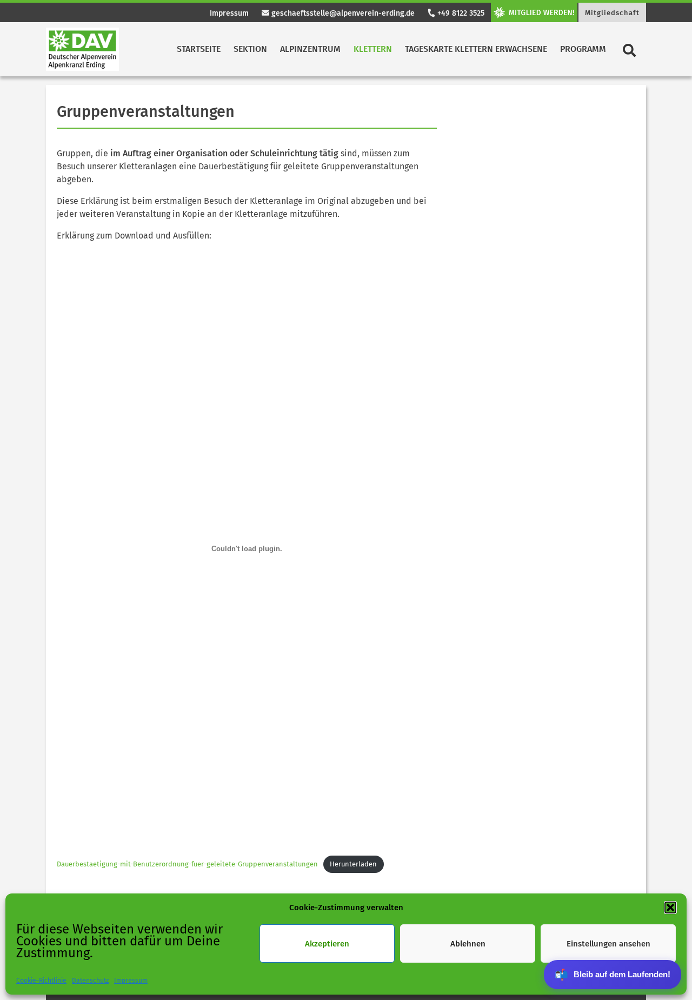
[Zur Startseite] (82, 49)
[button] (670, 907)
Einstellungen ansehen (608, 944)
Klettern (373, 49)
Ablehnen (467, 944)
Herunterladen (353, 864)
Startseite (199, 49)
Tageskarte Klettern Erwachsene (476, 49)
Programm (583, 49)
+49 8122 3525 (459, 13)
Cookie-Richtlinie (41, 980)
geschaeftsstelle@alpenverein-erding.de (342, 13)
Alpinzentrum (310, 49)
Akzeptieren (327, 944)
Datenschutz (90, 980)
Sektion (250, 49)
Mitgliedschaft (612, 13)
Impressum (131, 980)
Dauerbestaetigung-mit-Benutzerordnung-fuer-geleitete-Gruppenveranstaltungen (187, 864)
